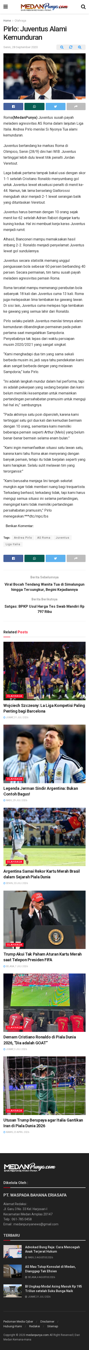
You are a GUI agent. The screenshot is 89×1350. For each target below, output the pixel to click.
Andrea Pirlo (23, 537)
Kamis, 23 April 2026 (17, 1132)
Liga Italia (13, 544)
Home (7, 20)
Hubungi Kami (12, 1326)
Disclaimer (47, 1321)
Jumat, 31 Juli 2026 (16, 717)
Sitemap (52, 1326)
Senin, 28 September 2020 (20, 47)
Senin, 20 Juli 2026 (16, 883)
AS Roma (43, 537)
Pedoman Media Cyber (18, 1321)
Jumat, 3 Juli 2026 (16, 1049)
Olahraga (20, 20)
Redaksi (34, 1326)
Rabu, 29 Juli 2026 (16, 800)
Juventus (62, 537)
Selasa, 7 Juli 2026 (16, 966)
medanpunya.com (37, 1335)
